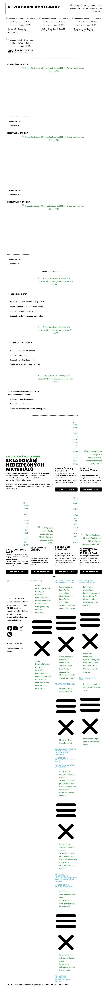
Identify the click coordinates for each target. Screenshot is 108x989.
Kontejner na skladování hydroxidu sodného (67, 792)
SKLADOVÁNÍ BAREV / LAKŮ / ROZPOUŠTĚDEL (65, 581)
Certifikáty (39, 594)
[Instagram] (21, 628)
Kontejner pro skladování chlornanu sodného (67, 774)
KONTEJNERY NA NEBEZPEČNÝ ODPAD (64, 886)
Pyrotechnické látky (16, 550)
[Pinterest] (9, 634)
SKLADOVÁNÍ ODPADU (38, 548)
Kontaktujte (39, 591)
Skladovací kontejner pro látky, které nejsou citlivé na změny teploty (68, 783)
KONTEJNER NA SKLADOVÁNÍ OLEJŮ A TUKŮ (64, 759)
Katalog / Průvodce (42, 588)
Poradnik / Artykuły (42, 597)
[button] (42, 638)
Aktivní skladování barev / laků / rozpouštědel (65, 599)
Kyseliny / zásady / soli (91, 593)
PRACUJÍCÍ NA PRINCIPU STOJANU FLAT (88, 551)
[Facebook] (9, 628)
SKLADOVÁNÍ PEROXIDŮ (63, 548)
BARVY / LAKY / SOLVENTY (64, 469)
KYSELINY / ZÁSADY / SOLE (88, 469)
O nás (37, 585)
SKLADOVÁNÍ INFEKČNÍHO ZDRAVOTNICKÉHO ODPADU (63, 978)
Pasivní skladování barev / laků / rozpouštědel (66, 590)
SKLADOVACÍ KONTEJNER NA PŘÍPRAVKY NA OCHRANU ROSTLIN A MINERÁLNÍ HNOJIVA (66, 878)
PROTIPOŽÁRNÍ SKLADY (65, 684)
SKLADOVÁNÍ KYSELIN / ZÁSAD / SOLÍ (65, 766)
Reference (39, 609)
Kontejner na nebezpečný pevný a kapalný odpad (67, 903)
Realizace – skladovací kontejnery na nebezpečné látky (43, 603)
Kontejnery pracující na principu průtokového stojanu (91, 687)
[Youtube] (15, 628)
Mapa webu (39, 612)
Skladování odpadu (90, 599)
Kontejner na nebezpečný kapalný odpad (67, 894)
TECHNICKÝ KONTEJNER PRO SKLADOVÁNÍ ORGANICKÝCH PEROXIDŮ (65, 751)
